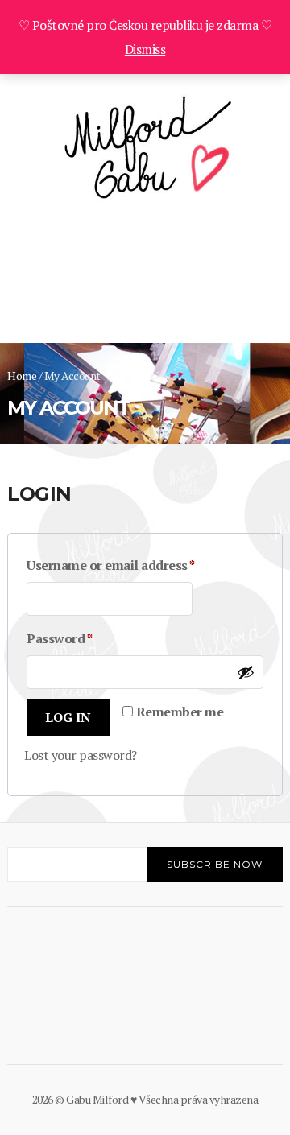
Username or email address (138, 564)
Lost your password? (80, 755)
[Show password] (246, 672)
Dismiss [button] (145, 49)
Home (21, 375)
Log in (68, 717)
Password (86, 638)
